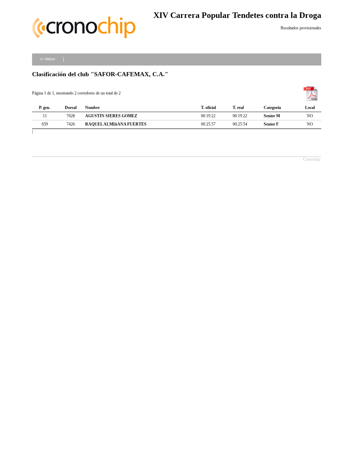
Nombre (92, 107)
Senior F (271, 124)
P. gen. (44, 107)
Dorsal (71, 107)
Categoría (272, 107)
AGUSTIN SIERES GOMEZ (111, 115)
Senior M (272, 115)
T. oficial (208, 107)
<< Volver (47, 59)
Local (310, 107)
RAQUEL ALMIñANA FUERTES (116, 124)
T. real (238, 107)
